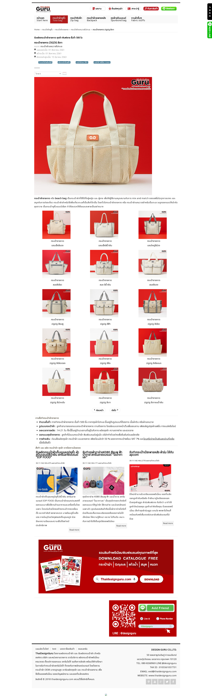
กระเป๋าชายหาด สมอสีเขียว (57, 282)
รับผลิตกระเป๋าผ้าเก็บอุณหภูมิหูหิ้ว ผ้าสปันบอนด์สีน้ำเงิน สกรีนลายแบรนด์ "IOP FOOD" (57, 455)
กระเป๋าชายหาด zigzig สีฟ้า (105, 322)
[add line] (209, 30)
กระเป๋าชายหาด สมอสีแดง (153, 282)
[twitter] (167, 681)
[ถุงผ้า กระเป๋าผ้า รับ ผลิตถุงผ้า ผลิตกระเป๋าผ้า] (43, 9)
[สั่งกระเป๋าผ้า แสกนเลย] (143, 618)
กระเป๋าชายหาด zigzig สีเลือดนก (153, 361)
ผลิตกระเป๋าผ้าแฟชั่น (64, 62)
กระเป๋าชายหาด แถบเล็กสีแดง (57, 243)
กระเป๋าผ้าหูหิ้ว (47, 29)
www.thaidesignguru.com (163, 675)
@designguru (169, 663)
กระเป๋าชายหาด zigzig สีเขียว (153, 322)
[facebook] (173, 681)
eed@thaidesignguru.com (162, 671)
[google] (161, 681)
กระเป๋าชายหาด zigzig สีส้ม (105, 361)
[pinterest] (148, 681)
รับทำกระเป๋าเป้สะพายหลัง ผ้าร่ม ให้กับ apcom (151, 453)
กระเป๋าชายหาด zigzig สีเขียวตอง (58, 361)
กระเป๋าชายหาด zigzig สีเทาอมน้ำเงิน (153, 400)
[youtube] (155, 681)
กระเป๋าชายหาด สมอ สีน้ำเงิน (105, 282)
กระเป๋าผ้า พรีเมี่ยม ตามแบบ (102, 62)
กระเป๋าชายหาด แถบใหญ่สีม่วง (153, 243)
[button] (206, 690)
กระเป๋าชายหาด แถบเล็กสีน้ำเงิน (105, 243)
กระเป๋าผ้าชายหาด (61, 29)
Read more (74, 529)
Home (37, 29)
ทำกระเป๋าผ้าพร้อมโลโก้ (45, 62)
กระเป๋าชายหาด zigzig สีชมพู (57, 322)
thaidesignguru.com (62, 679)
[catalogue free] (209, 11)
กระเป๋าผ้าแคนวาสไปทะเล (80, 29)
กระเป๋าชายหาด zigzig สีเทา (105, 400)
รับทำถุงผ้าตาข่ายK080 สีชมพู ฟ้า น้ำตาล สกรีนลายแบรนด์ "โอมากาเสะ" (102, 455)
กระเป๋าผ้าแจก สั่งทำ (82, 62)
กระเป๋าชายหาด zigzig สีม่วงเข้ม (57, 400)
